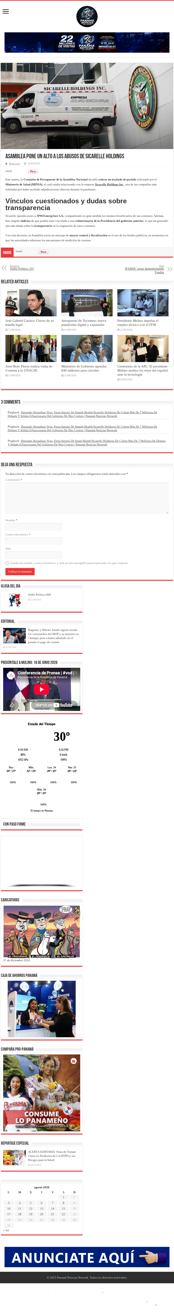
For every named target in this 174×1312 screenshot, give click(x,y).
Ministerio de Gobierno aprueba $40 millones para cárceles (83, 368)
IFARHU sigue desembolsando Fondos (144, 269)
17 (8, 1214)
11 (19, 1208)
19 (30, 1214)
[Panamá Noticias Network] (87, 15)
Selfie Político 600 (39, 594)
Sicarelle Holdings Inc (109, 184)
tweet (8, 171)
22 (63, 1214)
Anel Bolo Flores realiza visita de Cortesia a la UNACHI (28, 368)
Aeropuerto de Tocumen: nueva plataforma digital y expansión (83, 323)
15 (63, 1208)
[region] (41, 864)
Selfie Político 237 (22, 267)
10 (8, 1208)
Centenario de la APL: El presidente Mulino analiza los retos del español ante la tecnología (142, 370)
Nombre (11, 520)
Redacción (14, 163)
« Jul (6, 1230)
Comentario (13, 479)
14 (52, 1208)
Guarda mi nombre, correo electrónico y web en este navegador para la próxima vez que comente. (69, 563)
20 (41, 1214)
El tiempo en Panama (42, 810)
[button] (10, 863)
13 (41, 1208)
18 (19, 1214)
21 (52, 1214)
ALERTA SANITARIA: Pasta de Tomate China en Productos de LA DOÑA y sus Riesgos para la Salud (52, 1156)
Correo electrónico (18, 534)
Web (8, 548)
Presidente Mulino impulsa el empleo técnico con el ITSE (137, 323)
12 (30, 1208)
